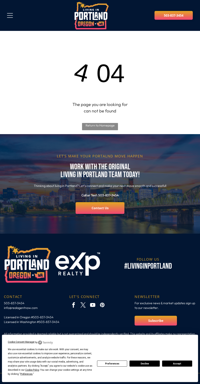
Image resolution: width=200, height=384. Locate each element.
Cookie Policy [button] (32, 370)
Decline (145, 363)
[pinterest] (102, 305)
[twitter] (83, 305)
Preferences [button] (26, 374)
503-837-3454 (108, 195)
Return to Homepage (100, 125)
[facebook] (73, 305)
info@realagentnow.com (21, 308)
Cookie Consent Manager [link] (21, 342)
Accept (177, 363)
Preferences (112, 363)
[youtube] (92, 305)
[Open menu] (10, 15)
